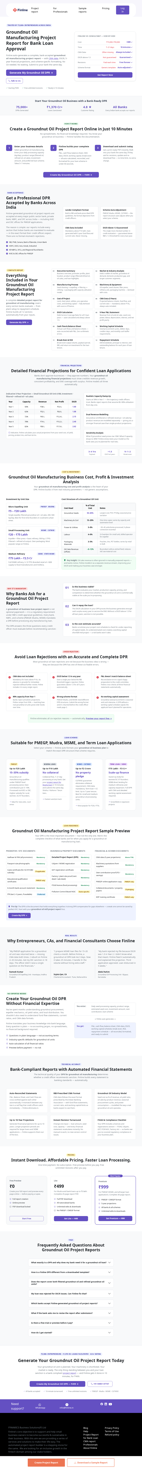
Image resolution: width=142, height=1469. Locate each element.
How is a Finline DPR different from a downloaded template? (60, 1272)
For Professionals (60, 10)
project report (69, 1373)
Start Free (26, 1218)
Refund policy (112, 1434)
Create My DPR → (19, 915)
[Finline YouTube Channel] (109, 1406)
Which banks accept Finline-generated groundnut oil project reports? (64, 1303)
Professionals (90, 1444)
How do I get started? (41, 1332)
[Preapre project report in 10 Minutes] (20, 10)
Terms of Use (112, 1431)
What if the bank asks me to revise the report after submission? (62, 1313)
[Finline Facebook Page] (101, 1406)
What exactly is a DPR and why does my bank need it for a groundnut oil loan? (68, 1262)
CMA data (53, 58)
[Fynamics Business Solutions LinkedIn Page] (105, 1406)
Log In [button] (123, 10)
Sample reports (83, 10)
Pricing (105, 8)
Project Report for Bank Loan (91, 1436)
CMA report (89, 1441)
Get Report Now (105, 75)
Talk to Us (16, 80)
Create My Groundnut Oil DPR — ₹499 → (71, 174)
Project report (35, 10)
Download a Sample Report (92, 1462)
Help (85, 1431)
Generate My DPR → (19, 322)
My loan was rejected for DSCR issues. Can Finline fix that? (59, 1293)
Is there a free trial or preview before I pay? (52, 1323)
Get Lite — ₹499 (71, 1218)
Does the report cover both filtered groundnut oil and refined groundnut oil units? (67, 1282)
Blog (85, 1427)
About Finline (90, 1448)
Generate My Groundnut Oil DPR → (31, 72)
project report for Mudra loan (52, 783)
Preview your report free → (99, 718)
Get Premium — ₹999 (115, 1218)
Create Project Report (46, 1462)
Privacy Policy (112, 1427)
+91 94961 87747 (101, 1383)
